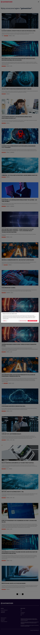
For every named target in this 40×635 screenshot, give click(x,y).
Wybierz (4, 320)
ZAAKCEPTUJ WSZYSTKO (32, 320)
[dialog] (20, 317)
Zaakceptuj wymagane (23, 320)
